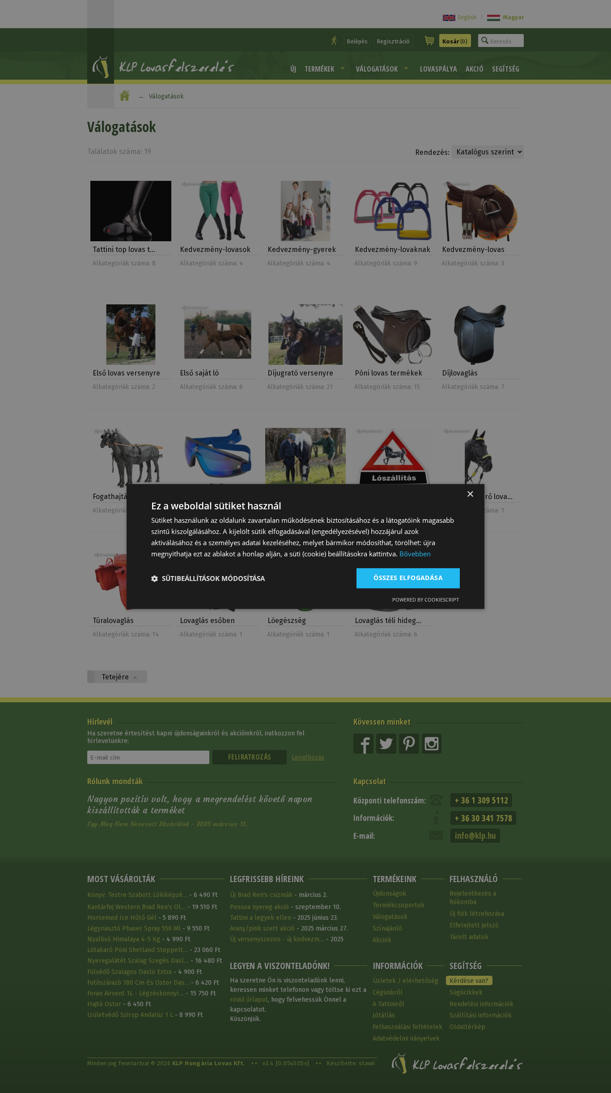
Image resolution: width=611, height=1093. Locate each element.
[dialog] (305, 546)
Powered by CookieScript (425, 600)
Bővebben (415, 553)
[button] (208, 578)
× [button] (470, 494)
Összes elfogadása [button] (408, 578)
